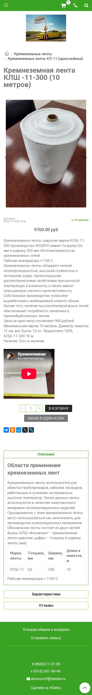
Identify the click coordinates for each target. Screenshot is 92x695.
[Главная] (6, 54)
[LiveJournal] (31, 430)
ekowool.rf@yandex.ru (48, 679)
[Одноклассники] (12, 430)
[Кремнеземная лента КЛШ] (46, 153)
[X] (25, 430)
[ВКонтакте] (6, 430)
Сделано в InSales (46, 688)
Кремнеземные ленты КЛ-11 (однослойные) (45, 59)
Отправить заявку (46, 638)
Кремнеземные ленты (33, 54)
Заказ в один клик (46, 418)
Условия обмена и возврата (46, 629)
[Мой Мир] (18, 430)
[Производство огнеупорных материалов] (46, 27)
